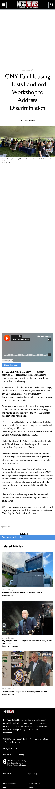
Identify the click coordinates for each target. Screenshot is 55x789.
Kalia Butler (20, 537)
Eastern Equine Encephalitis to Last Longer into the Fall (24, 691)
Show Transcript (11, 365)
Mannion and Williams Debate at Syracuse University (23, 592)
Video (5, 788)
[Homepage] (27, 8)
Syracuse (31, 788)
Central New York (9, 783)
